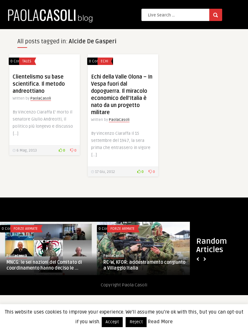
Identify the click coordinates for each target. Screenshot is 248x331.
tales (26, 61)
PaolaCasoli (40, 98)
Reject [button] (136, 322)
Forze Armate (79, 229)
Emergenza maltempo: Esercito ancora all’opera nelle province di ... (100, 265)
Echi (104, 61)
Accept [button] (112, 322)
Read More (160, 322)
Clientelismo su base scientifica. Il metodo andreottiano (39, 84)
